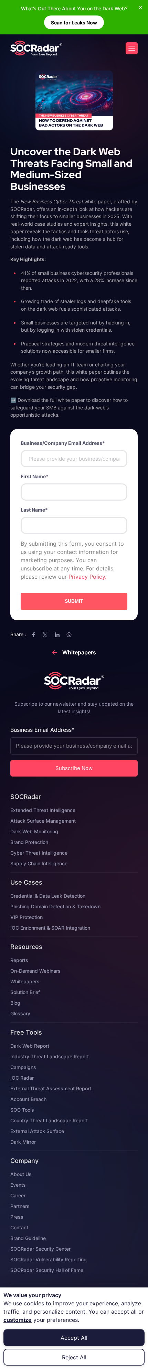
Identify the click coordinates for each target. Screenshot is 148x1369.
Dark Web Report (29, 1046)
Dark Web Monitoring (34, 831)
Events (18, 1185)
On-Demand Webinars (35, 971)
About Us (21, 1174)
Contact (19, 1227)
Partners (20, 1206)
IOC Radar (22, 1078)
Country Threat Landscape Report (49, 1120)
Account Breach (28, 1099)
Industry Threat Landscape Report (49, 1056)
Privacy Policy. (87, 576)
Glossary (20, 1013)
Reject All (74, 1357)
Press (16, 1217)
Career (17, 1195)
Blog (15, 1003)
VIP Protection (26, 917)
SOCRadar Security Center (40, 1249)
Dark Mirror (23, 1142)
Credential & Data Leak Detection (47, 896)
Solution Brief (25, 992)
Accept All (74, 1337)
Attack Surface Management (43, 821)
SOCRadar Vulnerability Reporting (48, 1259)
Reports (19, 960)
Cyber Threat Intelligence (38, 853)
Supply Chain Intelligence (38, 863)
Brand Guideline (28, 1238)
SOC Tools (22, 1110)
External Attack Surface (37, 1131)
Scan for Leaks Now (74, 22)
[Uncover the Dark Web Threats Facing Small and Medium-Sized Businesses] (36, 48)
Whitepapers (25, 981)
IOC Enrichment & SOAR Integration (50, 928)
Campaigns (23, 1067)
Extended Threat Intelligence (42, 810)
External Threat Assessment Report (50, 1088)
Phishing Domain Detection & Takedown (55, 906)
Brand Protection (29, 842)
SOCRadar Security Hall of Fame (46, 1270)
